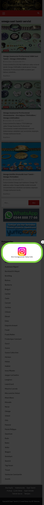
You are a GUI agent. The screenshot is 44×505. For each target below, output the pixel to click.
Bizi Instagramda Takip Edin (22, 257)
